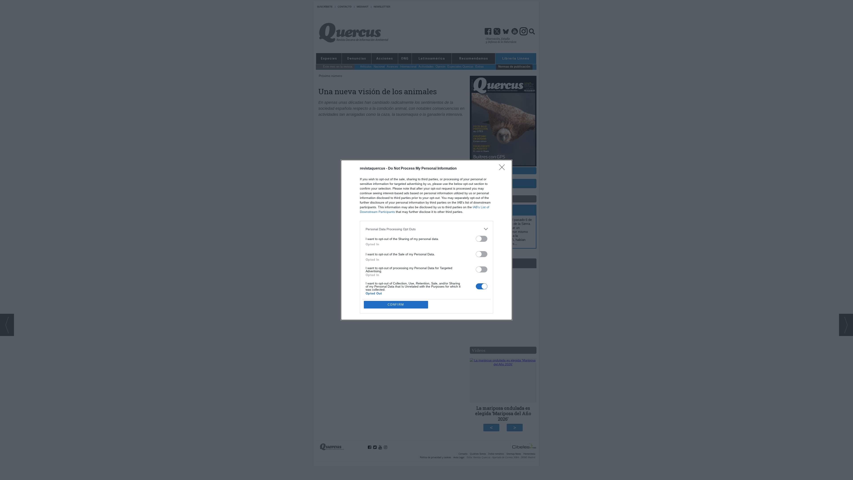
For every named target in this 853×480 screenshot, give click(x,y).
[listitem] (426, 229)
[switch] (481, 239)
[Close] (503, 168)
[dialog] (426, 240)
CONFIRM (396, 304)
